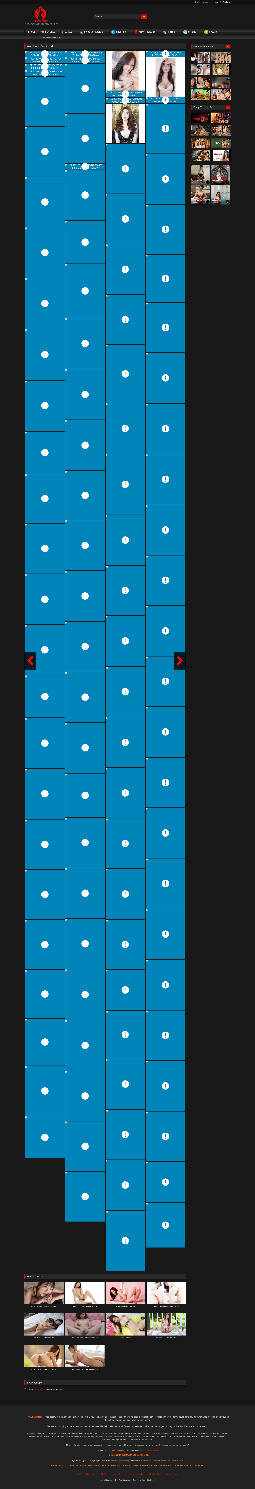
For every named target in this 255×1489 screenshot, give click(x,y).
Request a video (172, 1474)
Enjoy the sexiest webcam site (218, 181)
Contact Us (154, 1474)
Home (28, 37)
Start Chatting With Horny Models (197, 181)
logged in (41, 1389)
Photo (36, 37)
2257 (103, 1474)
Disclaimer (91, 1474)
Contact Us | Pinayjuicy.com (150, 1450)
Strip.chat (195, 183)
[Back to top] (247, 1481)
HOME (32, 32)
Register (226, 2)
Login (216, 2)
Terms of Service (118, 1474)
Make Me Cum (217, 200)
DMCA (78, 1474)
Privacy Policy (137, 1474)
